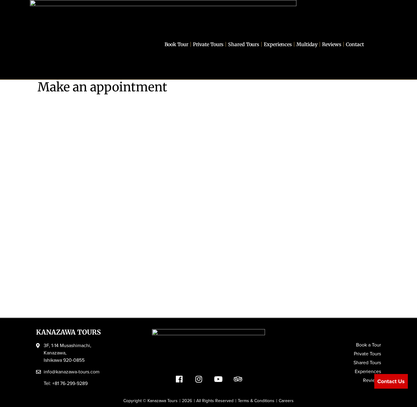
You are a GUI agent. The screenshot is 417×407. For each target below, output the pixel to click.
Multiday (306, 44)
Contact (355, 44)
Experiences (278, 44)
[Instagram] (198, 379)
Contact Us (391, 381)
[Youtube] (218, 379)
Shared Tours (243, 44)
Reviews (331, 44)
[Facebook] (179, 379)
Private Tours (208, 44)
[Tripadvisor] (237, 379)
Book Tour (176, 44)
